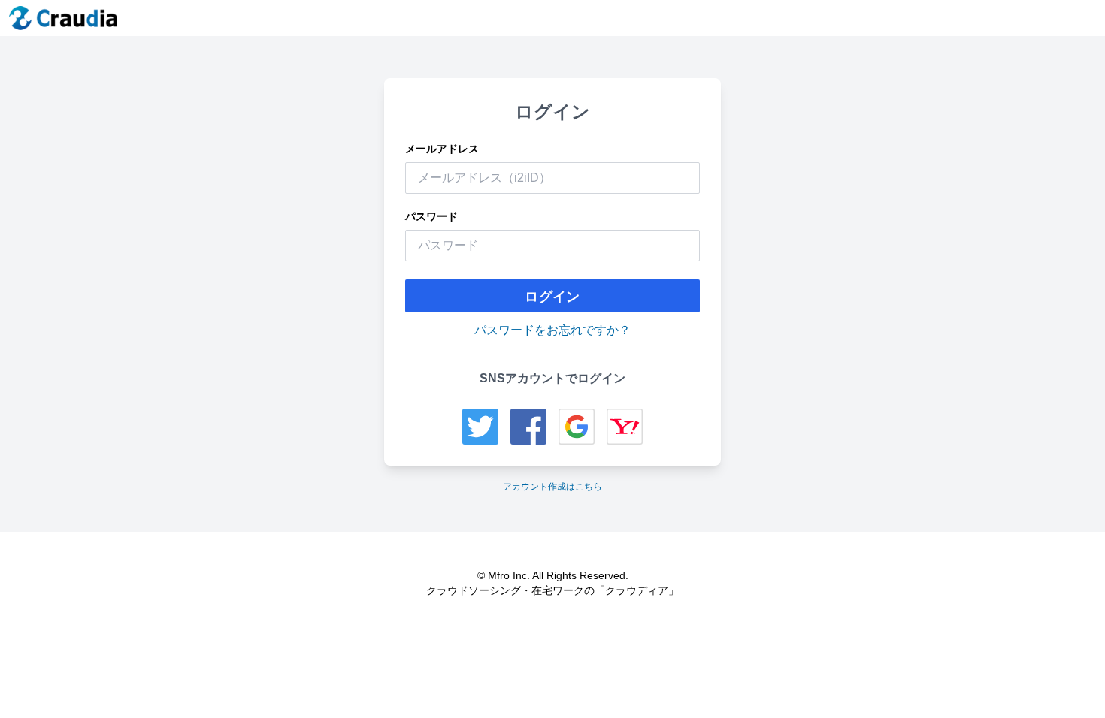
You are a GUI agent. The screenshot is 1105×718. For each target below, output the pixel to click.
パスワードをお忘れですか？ (552, 330)
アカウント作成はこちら (552, 486)
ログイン (552, 296)
